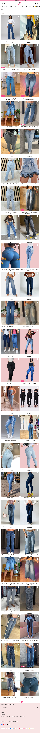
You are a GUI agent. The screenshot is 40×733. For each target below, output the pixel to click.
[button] (2, 3)
